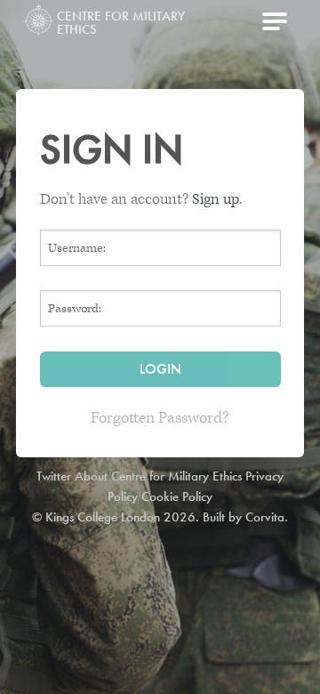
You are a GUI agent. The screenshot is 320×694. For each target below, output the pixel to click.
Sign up (215, 199)
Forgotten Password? (160, 418)
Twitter (53, 476)
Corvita (264, 517)
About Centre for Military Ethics (158, 476)
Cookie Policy (176, 496)
